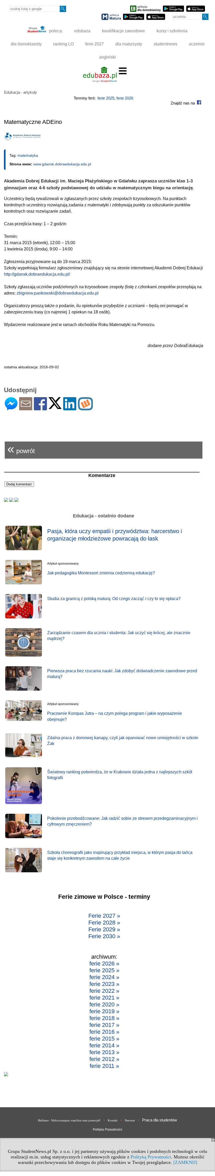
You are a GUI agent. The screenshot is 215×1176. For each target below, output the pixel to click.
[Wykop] (85, 408)
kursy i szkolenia (172, 31)
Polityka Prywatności (107, 1129)
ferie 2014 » (104, 1045)
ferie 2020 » (104, 1004)
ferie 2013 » (104, 1052)
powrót (21, 449)
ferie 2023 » (104, 984)
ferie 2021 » (104, 997)
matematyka (28, 155)
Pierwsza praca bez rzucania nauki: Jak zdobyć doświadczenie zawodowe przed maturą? (122, 674)
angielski (107, 57)
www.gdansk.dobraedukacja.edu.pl (62, 164)
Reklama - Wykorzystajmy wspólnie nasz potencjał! (69, 1120)
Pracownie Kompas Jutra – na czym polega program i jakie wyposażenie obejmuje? (114, 716)
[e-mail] (25, 408)
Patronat (130, 1120)
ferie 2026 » (104, 963)
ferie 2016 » (104, 1031)
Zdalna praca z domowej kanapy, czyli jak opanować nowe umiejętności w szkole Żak (122, 741)
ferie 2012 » (104, 1059)
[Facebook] (40, 408)
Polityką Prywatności (151, 1156)
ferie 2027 (94, 44)
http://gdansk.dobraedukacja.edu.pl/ (37, 274)
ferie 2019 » (104, 1011)
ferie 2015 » (104, 1038)
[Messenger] (11, 408)
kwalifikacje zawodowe (123, 31)
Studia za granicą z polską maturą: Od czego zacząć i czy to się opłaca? (114, 598)
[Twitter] (55, 406)
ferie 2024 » (104, 977)
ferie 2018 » (104, 1018)
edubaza (82, 31)
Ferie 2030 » (104, 936)
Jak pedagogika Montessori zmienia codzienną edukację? (101, 573)
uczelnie (197, 44)
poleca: (55, 31)
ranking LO (63, 44)
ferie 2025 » (104, 970)
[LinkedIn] (69, 408)
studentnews (165, 44)
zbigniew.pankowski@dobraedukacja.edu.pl (58, 293)
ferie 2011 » (104, 1066)
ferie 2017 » (104, 1025)
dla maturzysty (128, 44)
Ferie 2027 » (104, 915)
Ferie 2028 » (104, 922)
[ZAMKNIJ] (185, 1162)
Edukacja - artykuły (20, 92)
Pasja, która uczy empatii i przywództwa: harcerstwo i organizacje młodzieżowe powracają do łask (114, 535)
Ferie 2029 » (104, 929)
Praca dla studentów (159, 1120)
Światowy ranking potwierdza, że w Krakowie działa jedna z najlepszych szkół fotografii (119, 775)
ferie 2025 (106, 98)
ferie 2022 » (104, 991)
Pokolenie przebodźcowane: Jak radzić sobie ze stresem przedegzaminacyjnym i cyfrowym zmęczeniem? (122, 821)
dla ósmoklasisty (26, 44)
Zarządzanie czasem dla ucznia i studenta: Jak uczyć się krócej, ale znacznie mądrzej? (118, 636)
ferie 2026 (124, 98)
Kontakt (112, 1120)
